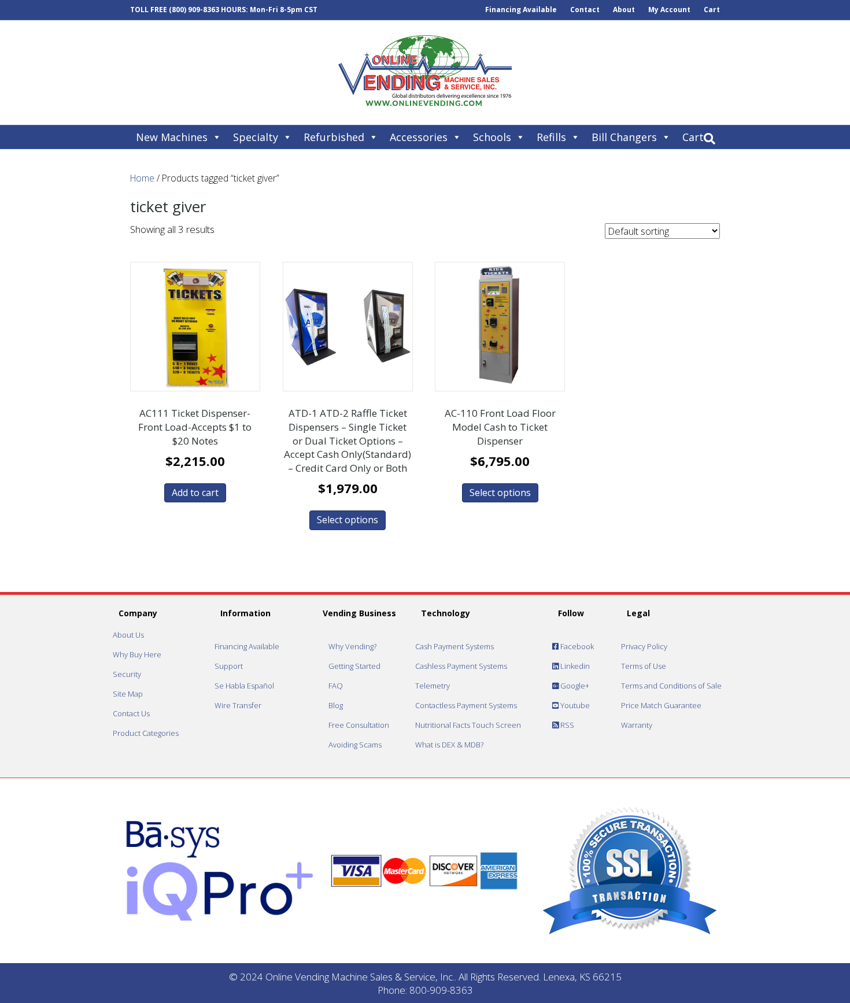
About (624, 9)
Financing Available (521, 9)
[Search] (709, 138)
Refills (551, 137)
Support (229, 666)
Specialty (255, 137)
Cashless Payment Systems (461, 666)
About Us (128, 635)
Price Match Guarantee (661, 705)
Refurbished (334, 137)
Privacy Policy (644, 646)
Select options (347, 519)
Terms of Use (643, 666)
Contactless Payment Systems (466, 705)
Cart (712, 9)
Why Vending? (352, 646)
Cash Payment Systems (454, 646)
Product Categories (146, 733)
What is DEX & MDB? (449, 744)
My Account (669, 9)
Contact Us (131, 713)
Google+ (574, 685)
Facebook (576, 646)
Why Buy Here (137, 654)
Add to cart (195, 492)
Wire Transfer (238, 705)
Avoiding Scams (355, 744)
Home (142, 178)
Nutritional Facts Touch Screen (468, 725)
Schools (492, 137)
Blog (335, 705)
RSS (566, 725)
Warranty (636, 725)
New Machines (172, 137)
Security (127, 674)
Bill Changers (624, 137)
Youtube (574, 705)
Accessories (419, 137)
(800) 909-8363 (194, 9)
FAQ (335, 685)
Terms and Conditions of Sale (671, 685)
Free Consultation (358, 725)
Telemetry (432, 685)
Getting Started (354, 666)
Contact (585, 9)
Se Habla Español (244, 685)
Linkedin (574, 666)
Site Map (128, 694)
